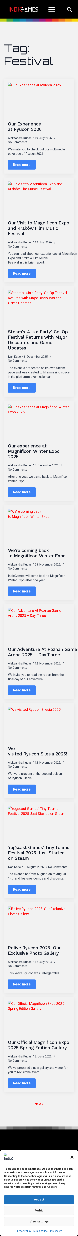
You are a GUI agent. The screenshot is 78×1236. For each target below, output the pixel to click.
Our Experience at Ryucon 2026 (25, 126)
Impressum (56, 1231)
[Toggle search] (69, 9)
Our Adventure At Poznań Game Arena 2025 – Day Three (42, 652)
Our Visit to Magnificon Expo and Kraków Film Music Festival (38, 228)
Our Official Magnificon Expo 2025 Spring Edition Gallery (38, 1045)
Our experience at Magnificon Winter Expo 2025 (34, 451)
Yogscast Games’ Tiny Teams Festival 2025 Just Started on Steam (38, 853)
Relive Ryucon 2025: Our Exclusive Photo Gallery (34, 950)
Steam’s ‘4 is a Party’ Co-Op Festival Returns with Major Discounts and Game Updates (38, 339)
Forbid (39, 1210)
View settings (39, 1221)
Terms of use (40, 1231)
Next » (39, 1104)
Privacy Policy (23, 1231)
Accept (39, 1199)
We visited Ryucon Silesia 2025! (38, 751)
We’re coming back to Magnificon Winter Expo (37, 553)
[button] (72, 1157)
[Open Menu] (51, 9)
